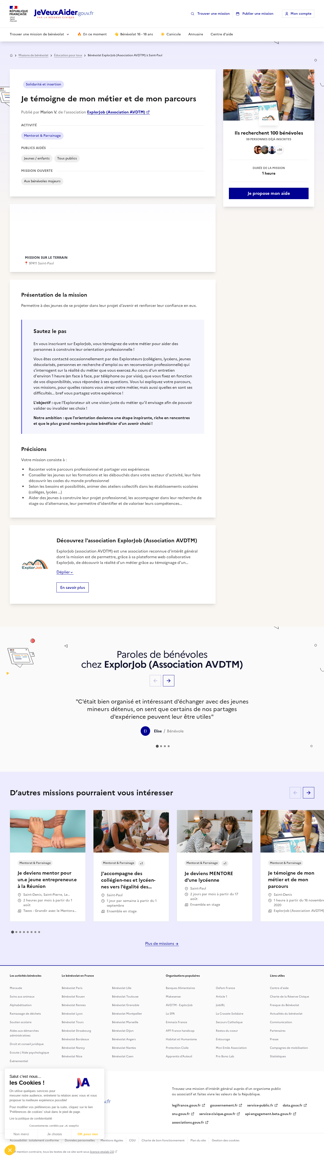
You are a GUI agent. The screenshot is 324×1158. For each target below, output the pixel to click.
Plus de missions (160, 943)
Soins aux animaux (22, 996)
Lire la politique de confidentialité (30, 1118)
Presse (274, 1039)
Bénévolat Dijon (123, 1031)
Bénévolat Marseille (125, 1022)
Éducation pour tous (68, 55)
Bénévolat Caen (122, 1056)
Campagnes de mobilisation (289, 1048)
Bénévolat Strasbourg (76, 1031)
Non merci (21, 1134)
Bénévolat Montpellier (127, 1014)
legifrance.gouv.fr (186, 1105)
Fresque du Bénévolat (284, 1005)
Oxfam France (225, 988)
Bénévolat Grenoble (125, 1005)
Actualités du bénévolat (286, 1014)
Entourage (223, 1039)
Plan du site (198, 1140)
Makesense (173, 996)
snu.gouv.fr (181, 1113)
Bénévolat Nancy (73, 1048)
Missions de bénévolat (33, 55)
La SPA (170, 1014)
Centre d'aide (279, 988)
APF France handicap (180, 1031)
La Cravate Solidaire (229, 1014)
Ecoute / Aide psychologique (29, 1052)
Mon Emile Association (231, 1048)
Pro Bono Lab (225, 1056)
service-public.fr (260, 1105)
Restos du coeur (227, 1031)
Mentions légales (112, 1140)
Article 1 (221, 996)
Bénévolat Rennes (74, 1005)
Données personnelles (80, 1140)
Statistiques (278, 1056)
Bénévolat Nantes (124, 1048)
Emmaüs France (176, 1022)
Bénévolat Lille (121, 988)
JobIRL (220, 1005)
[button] (10, 1150)
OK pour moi (88, 1134)
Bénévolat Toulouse (125, 996)
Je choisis (54, 1134)
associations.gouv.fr (188, 1122)
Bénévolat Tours (72, 1022)
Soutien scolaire (21, 1022)
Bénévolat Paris (72, 988)
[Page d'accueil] (63, 14)
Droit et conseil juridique (27, 1044)
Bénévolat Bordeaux (75, 1039)
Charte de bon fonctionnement (163, 1140)
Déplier (63, 572)
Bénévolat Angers (124, 1039)
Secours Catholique (229, 1022)
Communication (281, 1022)
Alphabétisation (21, 1005)
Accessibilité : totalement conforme (34, 1140)
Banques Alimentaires (180, 988)
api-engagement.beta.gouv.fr (268, 1113)
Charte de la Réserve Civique (289, 996)
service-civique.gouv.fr (217, 1113)
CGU (132, 1140)
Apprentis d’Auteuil (179, 1056)
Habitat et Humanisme (181, 1039)
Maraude (16, 988)
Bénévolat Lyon (72, 1014)
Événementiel (19, 1061)
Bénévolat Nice (72, 1056)
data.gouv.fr (292, 1105)
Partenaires (277, 1031)
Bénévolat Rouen (73, 996)
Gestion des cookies (225, 1140)
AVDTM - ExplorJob (179, 1005)
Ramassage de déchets (25, 1014)
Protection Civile (177, 1048)
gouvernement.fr (224, 1105)
